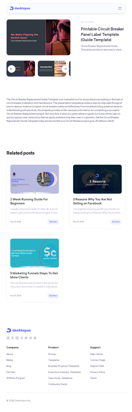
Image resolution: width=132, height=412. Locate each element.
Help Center (96, 354)
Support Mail (97, 366)
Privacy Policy (97, 372)
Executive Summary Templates (64, 372)
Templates (53, 360)
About (9, 354)
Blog (8, 366)
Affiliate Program (15, 378)
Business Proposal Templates (63, 366)
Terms (93, 378)
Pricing (52, 354)
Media (9, 360)
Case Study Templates (60, 378)
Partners (10, 372)
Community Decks (57, 384)
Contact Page (97, 360)
